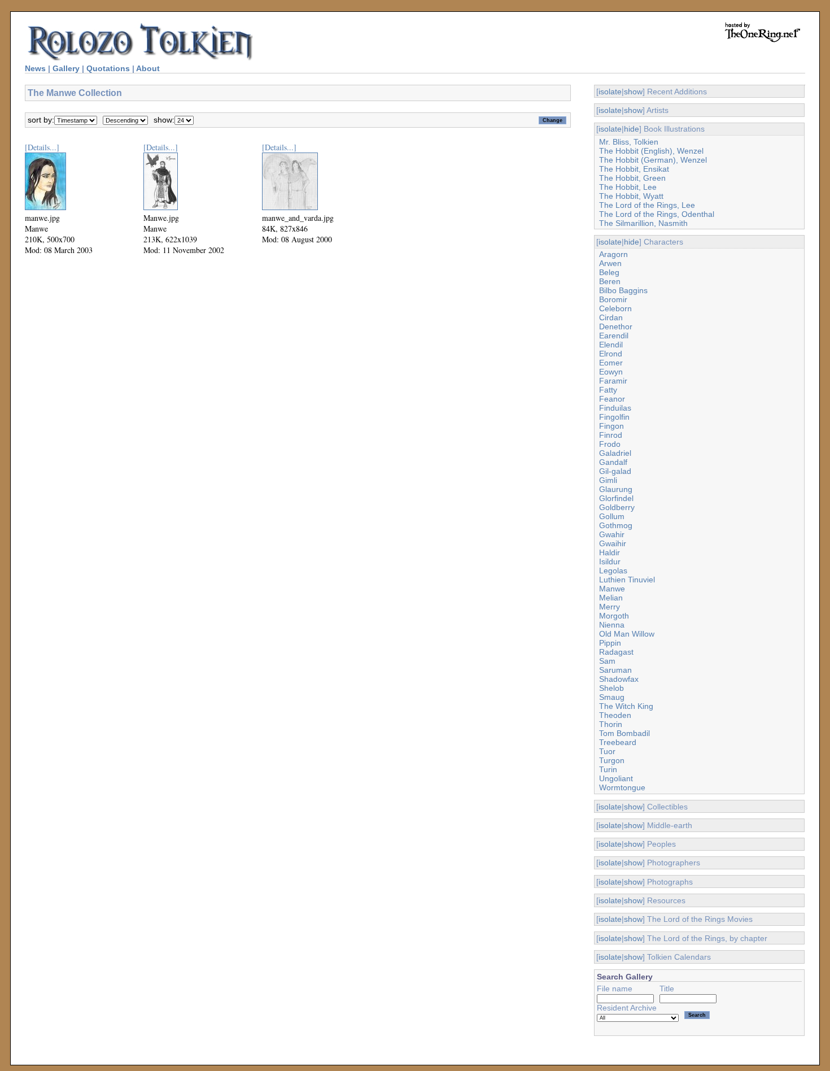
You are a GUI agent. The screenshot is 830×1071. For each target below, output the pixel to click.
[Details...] (42, 147)
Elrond (610, 353)
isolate (610, 91)
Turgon (611, 760)
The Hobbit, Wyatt (631, 196)
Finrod (610, 434)
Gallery (66, 68)
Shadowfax (619, 678)
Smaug (611, 697)
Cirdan (611, 317)
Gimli (608, 480)
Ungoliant (616, 778)
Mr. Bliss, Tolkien (628, 141)
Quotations (108, 68)
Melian (611, 597)
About (148, 68)
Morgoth (614, 615)
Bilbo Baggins (623, 290)
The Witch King (626, 706)
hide (631, 128)
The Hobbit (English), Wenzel (651, 150)
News (35, 68)
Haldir (609, 552)
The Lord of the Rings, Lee (647, 205)
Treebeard (617, 742)
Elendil (611, 344)
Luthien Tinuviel (627, 579)
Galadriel (615, 453)
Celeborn (615, 308)
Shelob (611, 688)
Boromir (613, 299)
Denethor (615, 326)
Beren (610, 281)
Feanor (612, 398)
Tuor (607, 751)
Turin (608, 769)
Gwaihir (612, 543)
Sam (607, 660)
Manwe (612, 588)
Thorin (610, 724)
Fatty (608, 389)
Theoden (615, 715)
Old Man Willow (626, 633)
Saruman (615, 669)
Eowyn (611, 371)
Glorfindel (616, 498)
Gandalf (613, 462)
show (633, 91)
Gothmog (615, 525)
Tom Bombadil (624, 733)
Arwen (610, 263)
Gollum (611, 516)
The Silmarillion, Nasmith (643, 223)
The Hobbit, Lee (628, 186)
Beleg (609, 272)
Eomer (611, 362)
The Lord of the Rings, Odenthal (656, 214)
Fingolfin (614, 416)
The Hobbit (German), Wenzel (653, 159)
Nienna (611, 624)
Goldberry (617, 507)
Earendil (613, 335)
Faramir (613, 380)
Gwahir (611, 534)
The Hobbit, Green (632, 177)
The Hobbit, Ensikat (634, 168)
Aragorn (613, 254)
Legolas (613, 570)
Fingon (611, 425)
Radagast (616, 651)
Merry (609, 606)
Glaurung (615, 489)
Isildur (610, 561)
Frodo (610, 444)
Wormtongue (622, 787)
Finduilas (615, 407)
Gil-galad (615, 471)
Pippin (610, 642)
